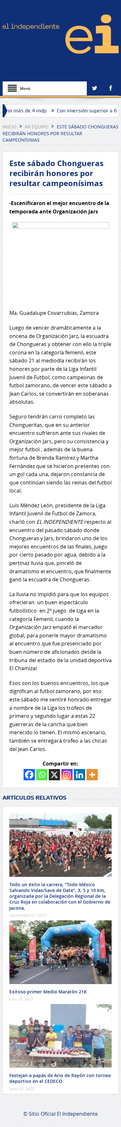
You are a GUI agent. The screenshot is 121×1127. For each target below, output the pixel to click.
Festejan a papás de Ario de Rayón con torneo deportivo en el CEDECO (60, 1078)
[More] (92, 774)
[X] (54, 774)
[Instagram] (67, 774)
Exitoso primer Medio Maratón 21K (48, 992)
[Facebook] (29, 774)
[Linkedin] (79, 774)
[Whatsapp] (41, 774)
